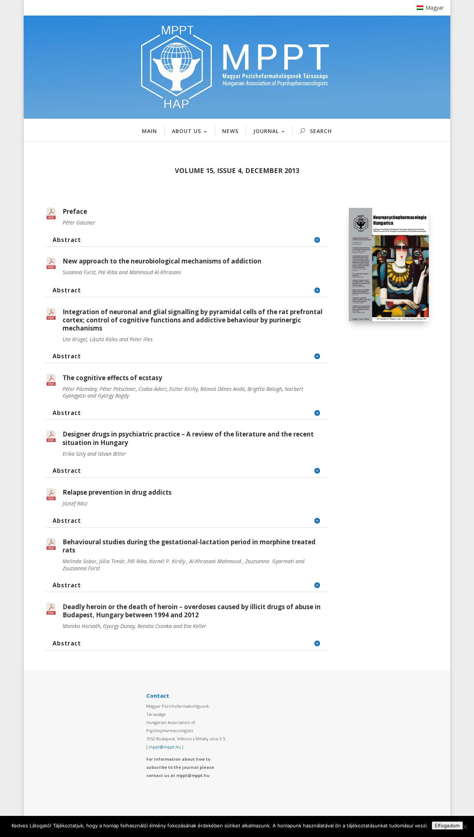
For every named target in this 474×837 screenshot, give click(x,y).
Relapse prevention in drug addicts (117, 492)
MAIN (149, 130)
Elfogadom (447, 825)
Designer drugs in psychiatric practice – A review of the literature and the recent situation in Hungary (188, 438)
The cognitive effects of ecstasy (112, 377)
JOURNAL (266, 130)
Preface (75, 211)
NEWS (230, 130)
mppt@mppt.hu (165, 747)
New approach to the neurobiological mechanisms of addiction (162, 261)
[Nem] (464, 826)
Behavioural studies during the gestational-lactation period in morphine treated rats (189, 546)
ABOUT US (186, 130)
